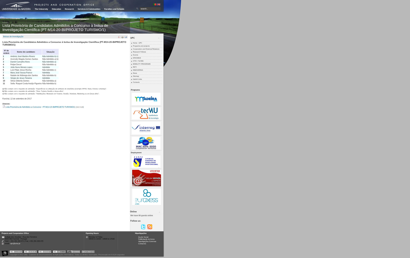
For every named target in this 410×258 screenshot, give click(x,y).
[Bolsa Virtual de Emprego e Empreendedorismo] (146, 186)
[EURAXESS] (146, 204)
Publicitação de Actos (146, 239)
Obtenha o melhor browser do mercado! (88, 252)
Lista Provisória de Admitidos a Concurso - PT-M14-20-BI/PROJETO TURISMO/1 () (44, 107)
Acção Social (143, 237)
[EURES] (146, 167)
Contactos (142, 244)
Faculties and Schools (114, 9)
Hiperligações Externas (147, 241)
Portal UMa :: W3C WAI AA (59, 252)
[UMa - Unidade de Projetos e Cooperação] (17, 6)
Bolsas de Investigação (13, 37)
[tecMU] (146, 119)
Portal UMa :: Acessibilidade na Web (6, 252)
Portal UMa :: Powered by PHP (73, 252)
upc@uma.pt (15, 243)
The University (41, 9)
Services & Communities (89, 9)
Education (56, 9)
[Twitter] (143, 229)
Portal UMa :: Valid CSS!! (30, 252)
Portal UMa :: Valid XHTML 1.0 (16, 252)
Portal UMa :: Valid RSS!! (44, 252)
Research (69, 9)
